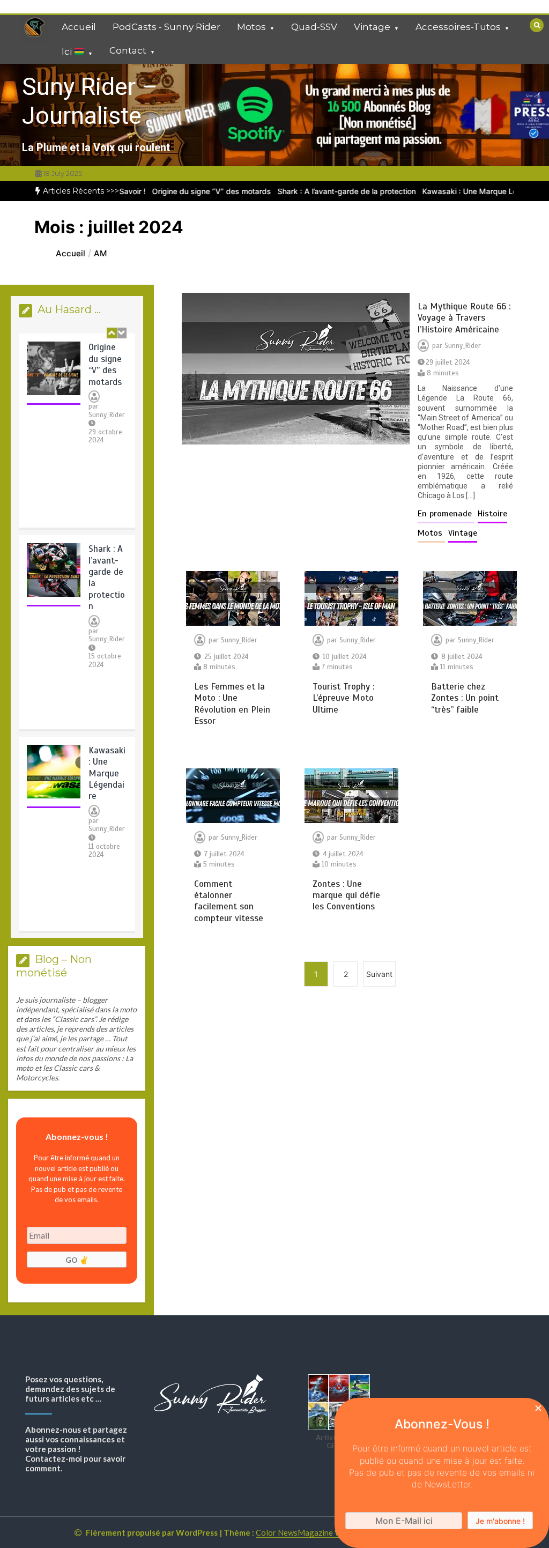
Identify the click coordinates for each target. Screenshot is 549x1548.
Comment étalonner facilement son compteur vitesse (228, 901)
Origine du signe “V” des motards (187, 191)
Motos (251, 26)
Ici (68, 52)
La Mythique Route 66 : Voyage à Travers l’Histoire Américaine (464, 318)
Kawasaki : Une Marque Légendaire (461, 191)
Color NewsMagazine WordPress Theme (328, 1532)
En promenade (446, 513)
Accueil (79, 26)
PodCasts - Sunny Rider (166, 26)
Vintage (372, 26)
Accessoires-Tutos (458, 26)
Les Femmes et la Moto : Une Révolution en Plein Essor (232, 704)
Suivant (379, 974)
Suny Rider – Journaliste (90, 101)
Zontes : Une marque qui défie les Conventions (346, 895)
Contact (127, 50)
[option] (187, 191)
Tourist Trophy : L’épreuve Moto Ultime (343, 698)
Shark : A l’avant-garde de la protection (322, 191)
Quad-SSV (314, 26)
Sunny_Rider (106, 415)
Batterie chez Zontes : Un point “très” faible (465, 698)
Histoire (492, 513)
